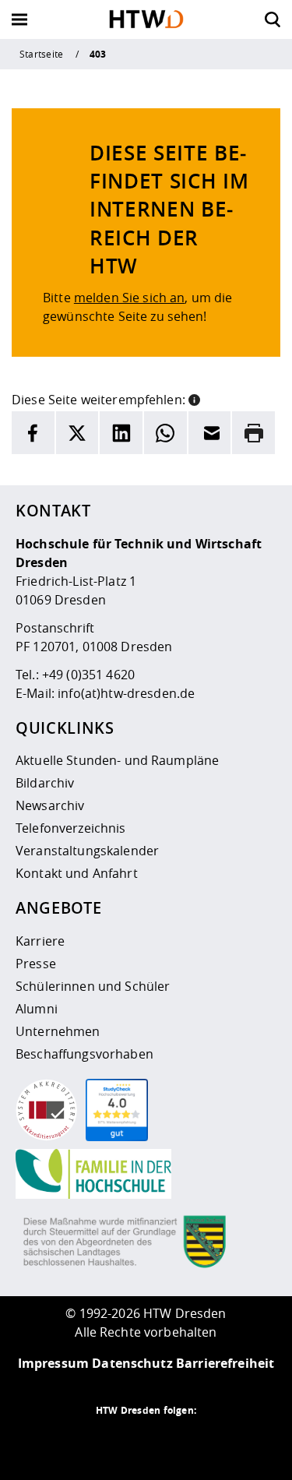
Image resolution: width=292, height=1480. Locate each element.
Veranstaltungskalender (87, 850)
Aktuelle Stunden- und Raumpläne (117, 760)
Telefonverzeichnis (71, 828)
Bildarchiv (45, 782)
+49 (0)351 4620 (88, 674)
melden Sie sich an (129, 297)
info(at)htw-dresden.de (126, 693)
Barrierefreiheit (225, 1363)
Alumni (37, 1008)
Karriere (40, 941)
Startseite (41, 54)
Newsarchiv (50, 805)
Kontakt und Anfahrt (77, 873)
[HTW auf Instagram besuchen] (115, 1441)
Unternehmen (58, 1031)
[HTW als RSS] (84, 1441)
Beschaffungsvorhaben (84, 1053)
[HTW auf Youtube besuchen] (208, 1441)
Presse (36, 963)
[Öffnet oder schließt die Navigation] (19, 19)
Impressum (53, 1363)
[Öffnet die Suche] (272, 19)
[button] (194, 398)
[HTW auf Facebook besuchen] (177, 1441)
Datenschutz (132, 1363)
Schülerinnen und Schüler (93, 986)
